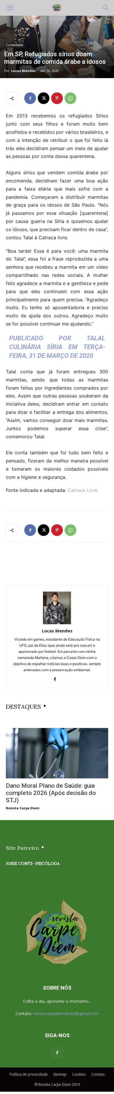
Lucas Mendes (23, 70)
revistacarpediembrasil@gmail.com (66, 1013)
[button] (10, 8)
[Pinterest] (57, 98)
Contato (98, 1074)
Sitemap (60, 1074)
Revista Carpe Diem (22, 808)
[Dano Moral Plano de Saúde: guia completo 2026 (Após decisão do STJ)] (57, 753)
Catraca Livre (82, 490)
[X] (43, 98)
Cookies (79, 1074)
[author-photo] (57, 622)
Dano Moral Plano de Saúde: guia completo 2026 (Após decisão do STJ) (51, 793)
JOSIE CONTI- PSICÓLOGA (33, 863)
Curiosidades (14, 45)
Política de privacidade (29, 1074)
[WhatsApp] (70, 98)
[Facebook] (30, 98)
